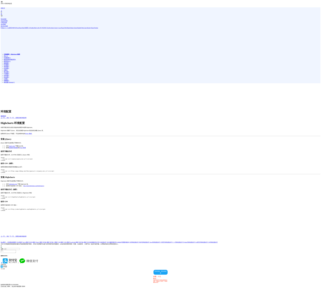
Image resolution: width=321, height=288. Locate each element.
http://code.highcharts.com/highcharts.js (33, 186)
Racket (89, 28)
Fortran (96, 28)
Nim (82, 28)
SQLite (17, 28)
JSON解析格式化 (112, 242)
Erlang (72, 28)
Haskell (79, 28)
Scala (75, 28)
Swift (48, 28)
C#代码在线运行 (213, 242)
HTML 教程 (46, 242)
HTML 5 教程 (54, 242)
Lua (60, 28)
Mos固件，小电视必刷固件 (8, 242)
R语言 (27, 28)
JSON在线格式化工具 (93, 242)
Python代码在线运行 (189, 242)
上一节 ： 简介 (5, 117)
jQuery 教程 (28, 133)
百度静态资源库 (13, 147)
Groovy (56, 28)
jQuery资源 (22, 147)
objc (38, 28)
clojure (52, 28)
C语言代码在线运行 (166, 242)
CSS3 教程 (67, 242)
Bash (68, 28)
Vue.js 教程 (25, 242)
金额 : (2, 249)
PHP (13, 28)
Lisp (85, 28)
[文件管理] (160, 14)
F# (41, 28)
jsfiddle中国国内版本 (123, 242)
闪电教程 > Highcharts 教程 (12, 54)
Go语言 (10, 28)
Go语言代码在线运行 (201, 242)
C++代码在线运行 (177, 242)
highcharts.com (13, 184)
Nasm (92, 28)
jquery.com (12, 146)
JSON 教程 (32, 242)
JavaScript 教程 (74, 242)
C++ (6, 28)
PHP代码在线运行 (144, 242)
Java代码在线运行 (155, 242)
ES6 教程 (19, 242)
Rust (20, 28)
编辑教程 (3, 116)
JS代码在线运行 (134, 242)
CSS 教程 (60, 242)
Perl (66, 28)
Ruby (35, 28)
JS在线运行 (103, 242)
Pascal (63, 28)
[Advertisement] (18, 41)
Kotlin (32, 28)
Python (3, 28)
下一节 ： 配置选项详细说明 (18, 117)
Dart (23, 28)
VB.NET (44, 28)
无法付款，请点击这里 (160, 272)
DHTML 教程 (83, 242)
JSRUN (3, 8)
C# (29, 28)
